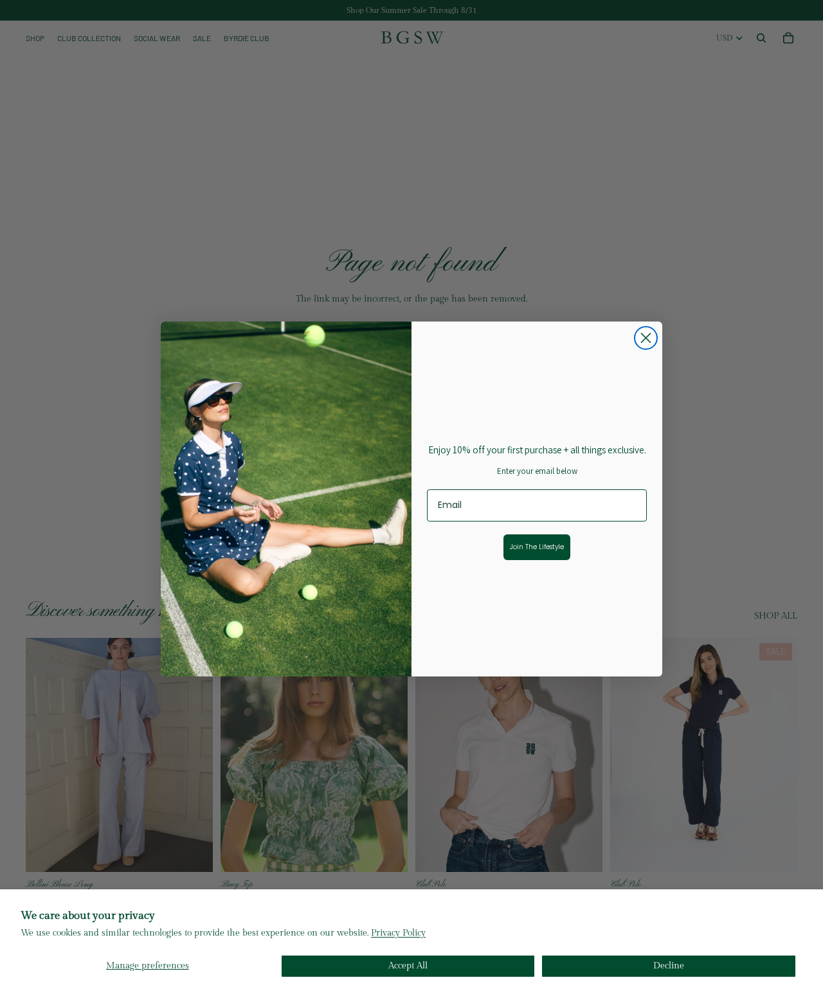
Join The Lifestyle (537, 547)
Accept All (408, 966)
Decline (668, 966)
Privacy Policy (398, 933)
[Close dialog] (646, 338)
